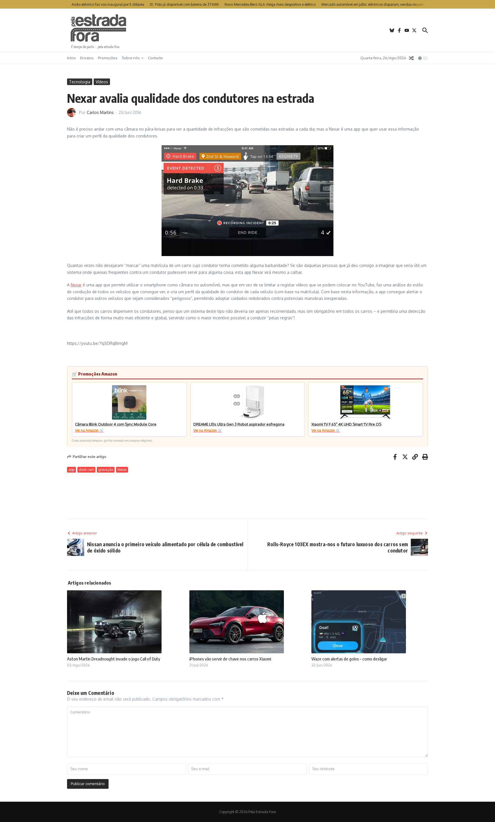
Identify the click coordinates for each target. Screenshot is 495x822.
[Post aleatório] (411, 58)
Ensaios (87, 58)
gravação (105, 469)
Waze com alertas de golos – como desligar (349, 658)
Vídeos (102, 81)
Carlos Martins (100, 112)
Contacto (155, 58)
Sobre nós (131, 58)
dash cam (86, 469)
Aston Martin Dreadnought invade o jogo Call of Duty (113, 658)
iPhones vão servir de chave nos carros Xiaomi (230, 658)
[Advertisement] (247, 30)
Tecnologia (79, 81)
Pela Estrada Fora (98, 28)
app (71, 469)
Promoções (107, 58)
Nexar (76, 284)
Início (71, 58)
